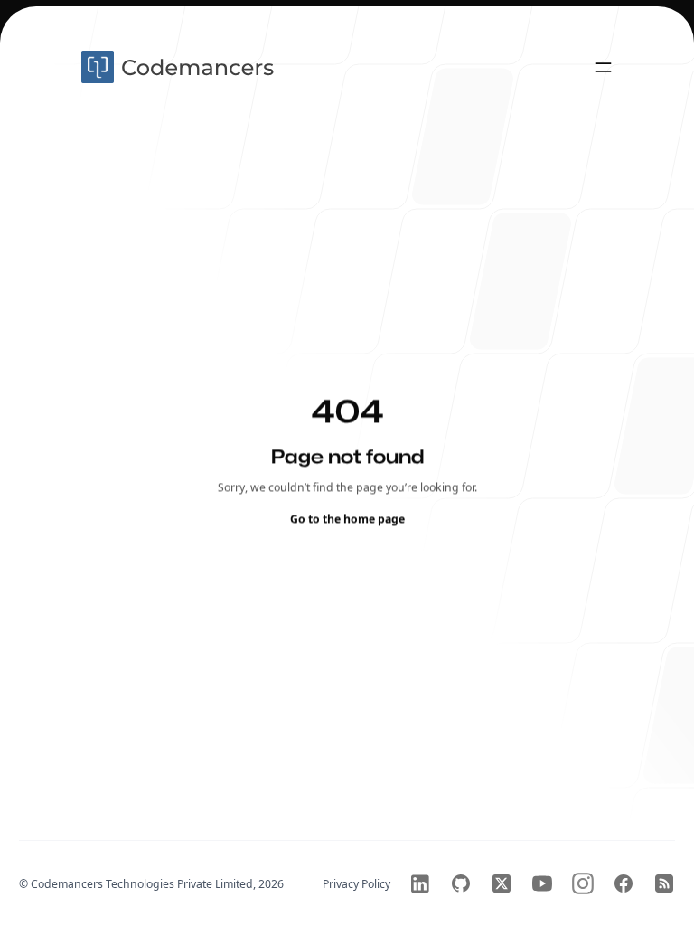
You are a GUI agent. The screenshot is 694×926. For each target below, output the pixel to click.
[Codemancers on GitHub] (461, 883)
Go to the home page (347, 518)
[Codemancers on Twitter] (501, 883)
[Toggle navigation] (603, 67)
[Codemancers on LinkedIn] (420, 883)
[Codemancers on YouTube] (542, 883)
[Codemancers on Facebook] (623, 883)
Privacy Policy (356, 884)
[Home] (179, 67)
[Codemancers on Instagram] (583, 883)
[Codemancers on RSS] (664, 883)
